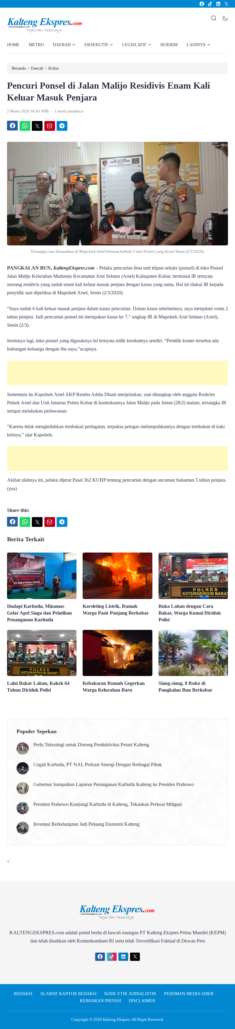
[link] (201, 4)
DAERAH (62, 44)
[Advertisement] (117, 373)
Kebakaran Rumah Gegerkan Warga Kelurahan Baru (114, 687)
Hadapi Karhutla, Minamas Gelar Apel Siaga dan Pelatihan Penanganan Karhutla (39, 613)
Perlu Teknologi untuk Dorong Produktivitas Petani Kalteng (91, 744)
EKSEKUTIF (96, 44)
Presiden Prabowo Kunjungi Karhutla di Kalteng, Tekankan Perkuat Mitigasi (107, 804)
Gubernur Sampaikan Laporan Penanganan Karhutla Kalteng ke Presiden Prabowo (113, 784)
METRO (36, 44)
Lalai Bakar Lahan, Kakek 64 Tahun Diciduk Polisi (38, 687)
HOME (13, 44)
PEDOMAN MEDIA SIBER (189, 993)
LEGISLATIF (134, 44)
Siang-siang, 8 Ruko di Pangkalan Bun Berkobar (185, 687)
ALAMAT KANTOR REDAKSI (68, 993)
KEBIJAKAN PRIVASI (100, 1000)
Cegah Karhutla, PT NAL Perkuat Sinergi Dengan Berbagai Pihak (97, 764)
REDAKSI (23, 993)
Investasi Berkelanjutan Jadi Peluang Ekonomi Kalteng (86, 824)
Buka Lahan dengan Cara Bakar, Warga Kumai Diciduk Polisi (190, 613)
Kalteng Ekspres (116, 1019)
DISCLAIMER (142, 1000)
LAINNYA (196, 44)
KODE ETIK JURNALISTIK (130, 993)
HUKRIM (168, 44)
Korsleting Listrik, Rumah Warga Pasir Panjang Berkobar (116, 610)
